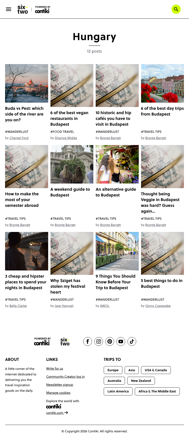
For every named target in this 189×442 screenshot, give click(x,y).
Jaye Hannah (64, 305)
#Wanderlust (16, 131)
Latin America (118, 391)
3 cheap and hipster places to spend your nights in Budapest (25, 282)
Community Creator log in (65, 376)
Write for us (54, 368)
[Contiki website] (42, 342)
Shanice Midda (66, 138)
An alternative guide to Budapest (116, 192)
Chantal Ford (19, 138)
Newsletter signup (59, 384)
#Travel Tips (151, 131)
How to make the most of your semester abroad (22, 199)
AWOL (104, 305)
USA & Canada (156, 370)
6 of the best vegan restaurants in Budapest (69, 118)
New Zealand (141, 380)
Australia (114, 380)
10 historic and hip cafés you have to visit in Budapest (113, 118)
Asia (131, 370)
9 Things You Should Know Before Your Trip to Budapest (115, 282)
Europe (112, 370)
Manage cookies (58, 392)
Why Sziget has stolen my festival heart (67, 286)
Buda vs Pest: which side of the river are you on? (24, 114)
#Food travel (62, 131)
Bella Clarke (18, 305)
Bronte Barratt (110, 138)
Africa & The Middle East (157, 391)
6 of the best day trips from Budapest (162, 111)
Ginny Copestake (158, 305)
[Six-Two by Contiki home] (23, 9)
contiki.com (55, 412)
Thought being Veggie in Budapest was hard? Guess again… (160, 202)
